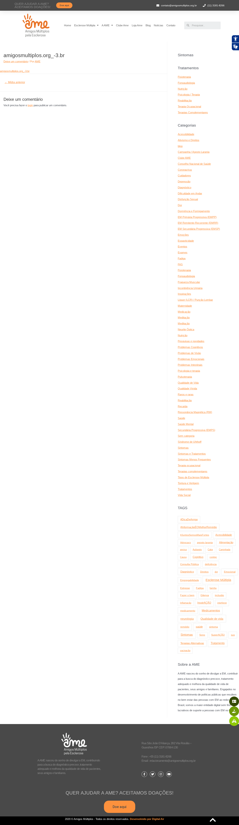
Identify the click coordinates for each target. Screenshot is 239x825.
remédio (184, 626)
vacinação (185, 650)
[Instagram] (161, 774)
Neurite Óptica (186, 329)
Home (67, 25)
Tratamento (218, 643)
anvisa (183, 549)
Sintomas (183, 447)
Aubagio (197, 549)
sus (233, 634)
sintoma (213, 626)
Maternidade (185, 305)
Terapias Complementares (193, 112)
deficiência (211, 564)
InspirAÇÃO (204, 602)
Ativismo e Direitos (188, 140)
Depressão (184, 181)
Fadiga (181, 258)
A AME (106, 25)
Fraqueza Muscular (189, 282)
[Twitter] (152, 774)
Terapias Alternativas (192, 643)
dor (216, 572)
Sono (202, 635)
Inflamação (185, 603)
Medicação (184, 311)
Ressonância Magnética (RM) (195, 412)
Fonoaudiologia (186, 82)
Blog (148, 25)
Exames (182, 252)
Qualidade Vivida (187, 388)
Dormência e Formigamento (194, 211)
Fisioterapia (184, 76)
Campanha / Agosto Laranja (193, 151)
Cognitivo (198, 557)
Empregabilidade (189, 580)
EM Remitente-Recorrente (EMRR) (198, 222)
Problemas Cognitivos (190, 347)
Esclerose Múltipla (84, 25)
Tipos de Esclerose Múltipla (193, 477)
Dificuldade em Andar (190, 193)
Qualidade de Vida (188, 382)
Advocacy (185, 542)
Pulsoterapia (185, 376)
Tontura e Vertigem (188, 483)
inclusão (219, 595)
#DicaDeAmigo (189, 519)
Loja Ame (137, 25)
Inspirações (184, 293)
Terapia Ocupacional (189, 106)
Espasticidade (186, 240)
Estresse (185, 588)
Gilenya (205, 595)
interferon (222, 603)
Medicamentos (211, 610)
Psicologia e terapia (189, 370)
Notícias (158, 25)
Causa (183, 557)
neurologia (187, 618)
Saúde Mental (186, 424)
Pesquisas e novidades (191, 341)
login (30, 105)
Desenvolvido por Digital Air (147, 818)
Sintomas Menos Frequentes (194, 459)
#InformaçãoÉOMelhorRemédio (198, 527)
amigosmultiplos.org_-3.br (15, 71)
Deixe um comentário (15, 61)
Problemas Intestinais (190, 364)
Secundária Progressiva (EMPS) (196, 430)
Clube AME (184, 157)
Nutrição (182, 88)
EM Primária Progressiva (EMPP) (197, 217)
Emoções (183, 234)
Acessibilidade (186, 134)
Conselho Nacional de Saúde (194, 163)
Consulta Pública (189, 564)
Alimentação (226, 542)
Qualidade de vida (212, 618)
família (213, 588)
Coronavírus (185, 169)
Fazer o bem (187, 595)
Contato (170, 25)
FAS (180, 264)
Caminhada (224, 549)
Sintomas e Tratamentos (192, 453)
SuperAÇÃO (218, 634)
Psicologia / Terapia (189, 94)
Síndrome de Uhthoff (189, 441)
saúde (199, 626)
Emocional (230, 571)
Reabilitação (185, 100)
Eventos (182, 246)
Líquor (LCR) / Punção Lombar (195, 299)
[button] (64, 5)
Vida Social (184, 495)
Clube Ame (122, 25)
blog (180, 146)
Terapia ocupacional (189, 465)
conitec (213, 557)
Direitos (204, 571)
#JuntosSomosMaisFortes (194, 535)
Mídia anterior (15, 82)
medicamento (187, 610)
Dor (180, 205)
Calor (210, 549)
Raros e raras (186, 394)
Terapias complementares (192, 471)
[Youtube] (169, 774)
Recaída (182, 406)
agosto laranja (205, 542)
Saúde (181, 418)
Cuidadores (184, 175)
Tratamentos (185, 489)
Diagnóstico (184, 187)
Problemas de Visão (189, 353)
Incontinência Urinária (190, 288)
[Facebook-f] (144, 774)
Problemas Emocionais (191, 359)
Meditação (184, 317)
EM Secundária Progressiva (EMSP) (199, 228)
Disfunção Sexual (188, 199)
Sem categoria (186, 435)
